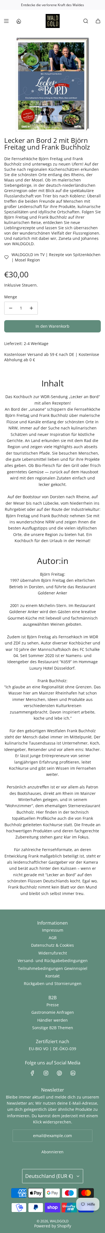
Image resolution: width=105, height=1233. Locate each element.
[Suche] (86, 21)
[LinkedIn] (73, 1073)
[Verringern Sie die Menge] (10, 308)
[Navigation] (6, 21)
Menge (10, 296)
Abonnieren (52, 1151)
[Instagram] (46, 1073)
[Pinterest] (59, 1073)
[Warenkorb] (98, 21)
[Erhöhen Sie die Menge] (31, 308)
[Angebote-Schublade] (18, 21)
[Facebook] (32, 1073)
